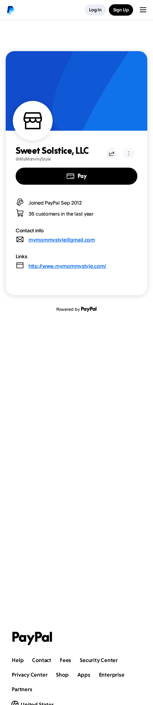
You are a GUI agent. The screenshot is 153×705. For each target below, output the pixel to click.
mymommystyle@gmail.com (61, 240)
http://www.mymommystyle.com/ (67, 266)
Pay (82, 176)
